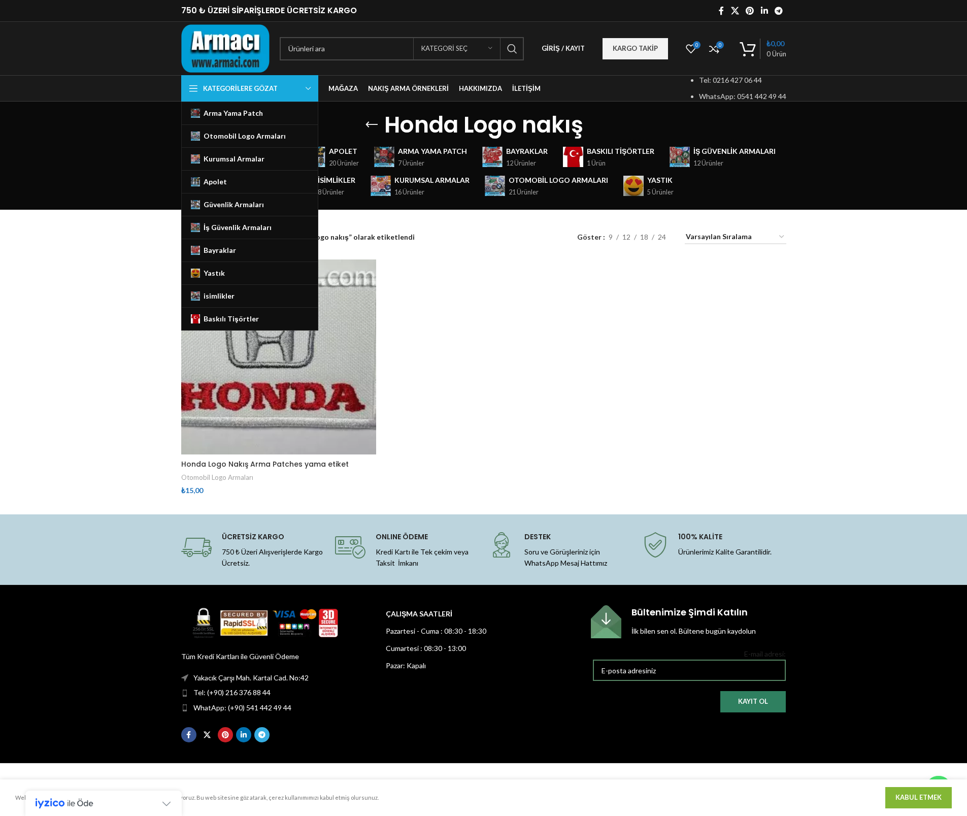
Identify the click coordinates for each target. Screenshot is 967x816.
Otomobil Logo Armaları (217, 477)
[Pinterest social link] (750, 10)
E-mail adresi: (765, 653)
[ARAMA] (512, 48)
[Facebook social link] (721, 10)
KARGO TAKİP (635, 48)
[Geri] (371, 125)
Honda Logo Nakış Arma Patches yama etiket (265, 464)
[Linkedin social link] (764, 10)
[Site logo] (225, 47)
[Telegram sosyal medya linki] (778, 10)
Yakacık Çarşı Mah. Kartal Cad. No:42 (251, 677)
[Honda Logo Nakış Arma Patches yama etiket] (278, 356)
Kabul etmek (918, 797)
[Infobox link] (688, 621)
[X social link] (734, 10)
